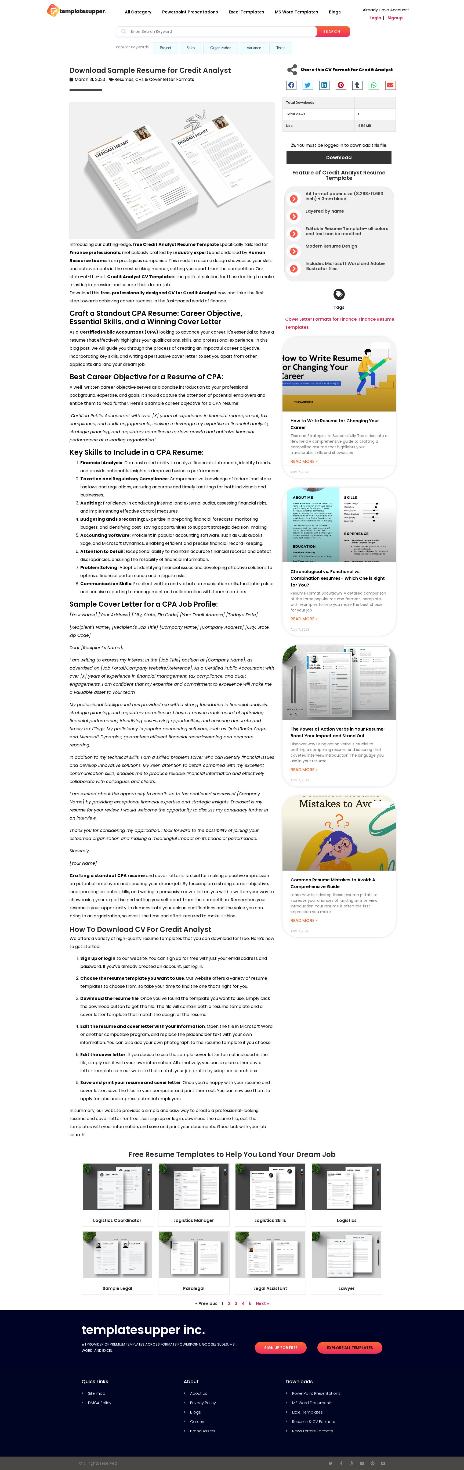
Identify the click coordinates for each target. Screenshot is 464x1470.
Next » (262, 1303)
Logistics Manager (193, 1220)
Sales (191, 48)
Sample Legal (117, 1288)
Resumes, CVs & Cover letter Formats (154, 79)
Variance (254, 48)
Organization (220, 48)
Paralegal (193, 1288)
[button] (291, 85)
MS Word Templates (296, 12)
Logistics (347, 1220)
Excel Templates (246, 12)
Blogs (335, 12)
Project (165, 48)
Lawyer (347, 1288)
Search (331, 31)
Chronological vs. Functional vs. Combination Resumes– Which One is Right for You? (338, 578)
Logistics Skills (270, 1220)
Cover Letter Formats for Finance (321, 319)
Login (375, 18)
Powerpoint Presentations (190, 12)
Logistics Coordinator (117, 1220)
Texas (280, 48)
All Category (138, 12)
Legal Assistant (270, 1288)
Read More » (304, 461)
